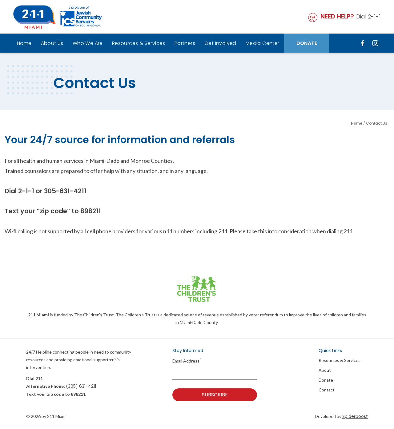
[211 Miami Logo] (57, 17)
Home (24, 43)
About (325, 370)
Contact (327, 390)
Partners (185, 43)
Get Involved (220, 43)
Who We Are (88, 43)
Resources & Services (138, 43)
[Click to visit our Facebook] (363, 43)
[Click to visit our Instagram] (375, 43)
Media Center (262, 43)
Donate (306, 43)
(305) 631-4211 (81, 386)
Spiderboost (355, 416)
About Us (52, 43)
